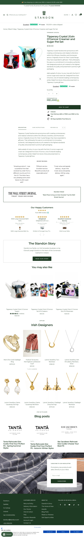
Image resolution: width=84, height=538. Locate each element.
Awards (44, 509)
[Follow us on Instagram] (65, 504)
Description (22, 127)
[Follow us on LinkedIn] (78, 504)
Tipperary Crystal (53, 32)
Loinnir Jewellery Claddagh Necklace (72, 403)
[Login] (72, 15)
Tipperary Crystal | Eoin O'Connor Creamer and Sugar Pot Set (37, 29)
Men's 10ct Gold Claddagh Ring (12, 361)
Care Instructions (38, 127)
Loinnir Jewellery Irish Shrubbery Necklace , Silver (72, 362)
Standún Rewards (29, 517)
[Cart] (80, 15)
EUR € (66, 15)
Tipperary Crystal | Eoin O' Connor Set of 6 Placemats (67, 310)
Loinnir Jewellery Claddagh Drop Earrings (52, 403)
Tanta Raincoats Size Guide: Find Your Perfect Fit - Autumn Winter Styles (42, 446)
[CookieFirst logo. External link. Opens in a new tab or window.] (1, 528)
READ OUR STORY (42, 258)
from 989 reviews (41, 212)
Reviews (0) (54, 127)
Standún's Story (47, 503)
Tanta (32, 441)
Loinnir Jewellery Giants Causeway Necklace (32, 403)
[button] (41, 235)
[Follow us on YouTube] (69, 504)
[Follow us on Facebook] (60, 504)
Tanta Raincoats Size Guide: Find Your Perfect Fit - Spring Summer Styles (14, 445)
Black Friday (12, 29)
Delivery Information (30, 506)
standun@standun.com (11, 519)
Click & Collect (28, 512)
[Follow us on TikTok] (74, 504)
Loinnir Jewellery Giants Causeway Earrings (12, 403)
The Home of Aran (48, 506)
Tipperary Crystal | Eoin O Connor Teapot (17, 310)
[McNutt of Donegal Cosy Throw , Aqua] (20, 228)
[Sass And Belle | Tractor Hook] (64, 228)
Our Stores (27, 509)
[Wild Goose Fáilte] (42, 228)
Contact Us (27, 523)
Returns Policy (28, 503)
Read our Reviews (47, 514)
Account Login (28, 520)
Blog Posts (45, 512)
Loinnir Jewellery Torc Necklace (52, 361)
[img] (42, 210)
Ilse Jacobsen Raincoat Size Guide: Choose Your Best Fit (68, 444)
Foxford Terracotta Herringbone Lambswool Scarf (32, 362)
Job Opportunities (48, 517)
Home (5, 29)
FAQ (25, 514)
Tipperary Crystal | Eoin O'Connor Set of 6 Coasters (42, 310)
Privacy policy (37, 527)
